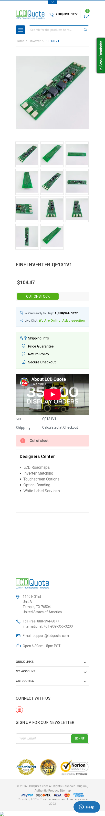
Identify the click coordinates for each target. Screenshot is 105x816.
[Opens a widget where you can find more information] (86, 807)
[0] (86, 15)
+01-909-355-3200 (58, 626)
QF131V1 (52, 41)
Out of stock (38, 296)
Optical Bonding (36, 485)
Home (20, 41)
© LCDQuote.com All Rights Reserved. (52, 788)
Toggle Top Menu (52, 2)
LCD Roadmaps (36, 467)
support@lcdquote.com (51, 636)
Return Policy (38, 354)
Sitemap (65, 790)
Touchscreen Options (41, 479)
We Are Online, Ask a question (62, 320)
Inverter (35, 41)
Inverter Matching (38, 473)
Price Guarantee (40, 346)
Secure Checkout (41, 362)
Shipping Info (38, 338)
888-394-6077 (48, 621)
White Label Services (41, 491)
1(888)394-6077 (66, 313)
